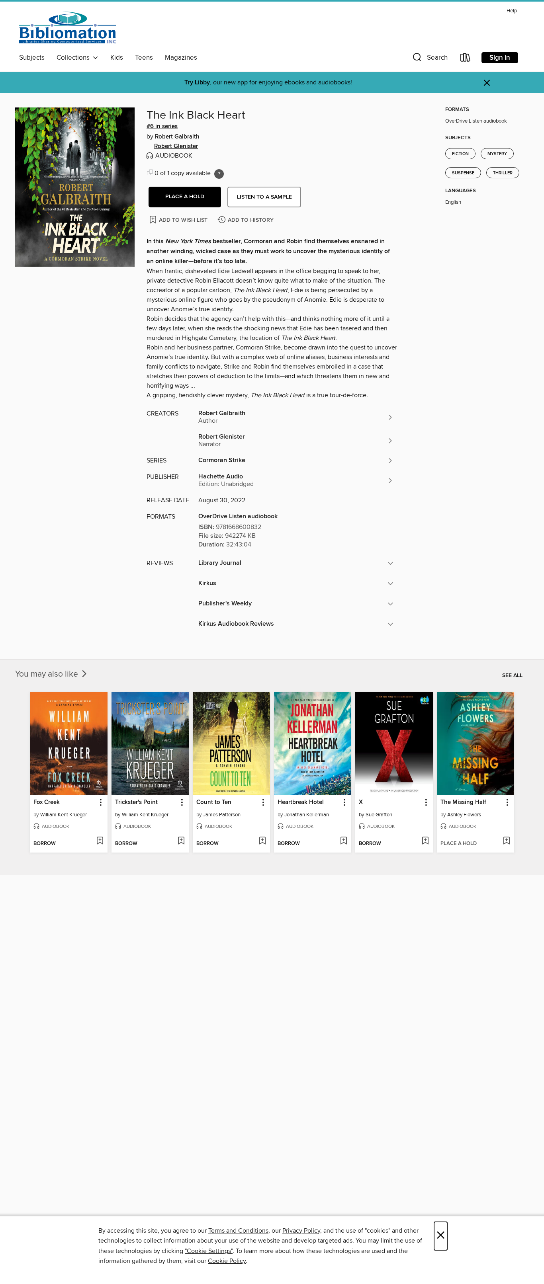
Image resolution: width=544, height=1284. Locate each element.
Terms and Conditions (238, 1231)
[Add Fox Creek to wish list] (100, 841)
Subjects (32, 57)
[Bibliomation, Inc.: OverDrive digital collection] (67, 27)
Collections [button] (75, 57)
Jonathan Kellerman (306, 815)
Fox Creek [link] (46, 802)
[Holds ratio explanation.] (219, 174)
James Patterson (222, 815)
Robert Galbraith (177, 136)
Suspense (463, 173)
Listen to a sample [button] (264, 197)
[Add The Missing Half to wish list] (506, 841)
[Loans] (465, 59)
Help (512, 11)
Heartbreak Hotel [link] (301, 802)
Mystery (497, 154)
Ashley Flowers (464, 815)
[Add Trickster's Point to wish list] (181, 841)
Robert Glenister (176, 146)
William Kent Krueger (63, 815)
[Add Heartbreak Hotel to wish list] (343, 841)
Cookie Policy (227, 1261)
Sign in (499, 57)
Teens (144, 57)
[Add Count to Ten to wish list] (262, 841)
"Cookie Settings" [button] (209, 1251)
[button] (429, 59)
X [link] (361, 802)
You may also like (47, 674)
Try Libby (197, 82)
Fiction (460, 154)
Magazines (181, 57)
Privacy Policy (301, 1231)
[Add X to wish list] (425, 841)
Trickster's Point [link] (136, 802)
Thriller (503, 173)
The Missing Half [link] (463, 802)
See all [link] (512, 675)
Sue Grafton (379, 815)
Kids (116, 57)
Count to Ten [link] (213, 802)
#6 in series (162, 126)
